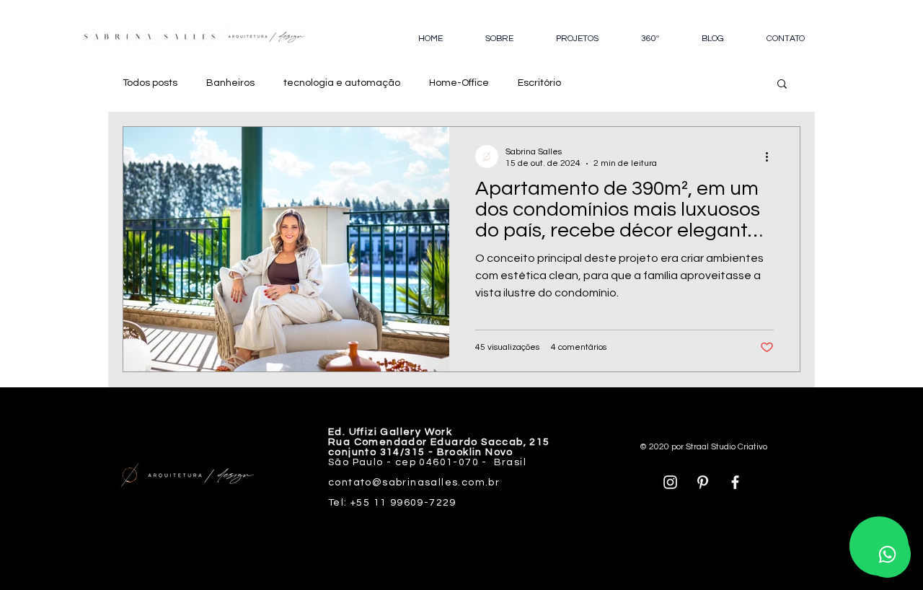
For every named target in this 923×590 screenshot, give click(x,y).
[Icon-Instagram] (670, 482)
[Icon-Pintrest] (703, 482)
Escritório (539, 83)
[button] (782, 84)
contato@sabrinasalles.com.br (414, 482)
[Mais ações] (771, 156)
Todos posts (150, 83)
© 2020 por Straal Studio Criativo (703, 447)
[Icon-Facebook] (735, 482)
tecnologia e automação (341, 83)
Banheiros (230, 83)
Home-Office (459, 83)
